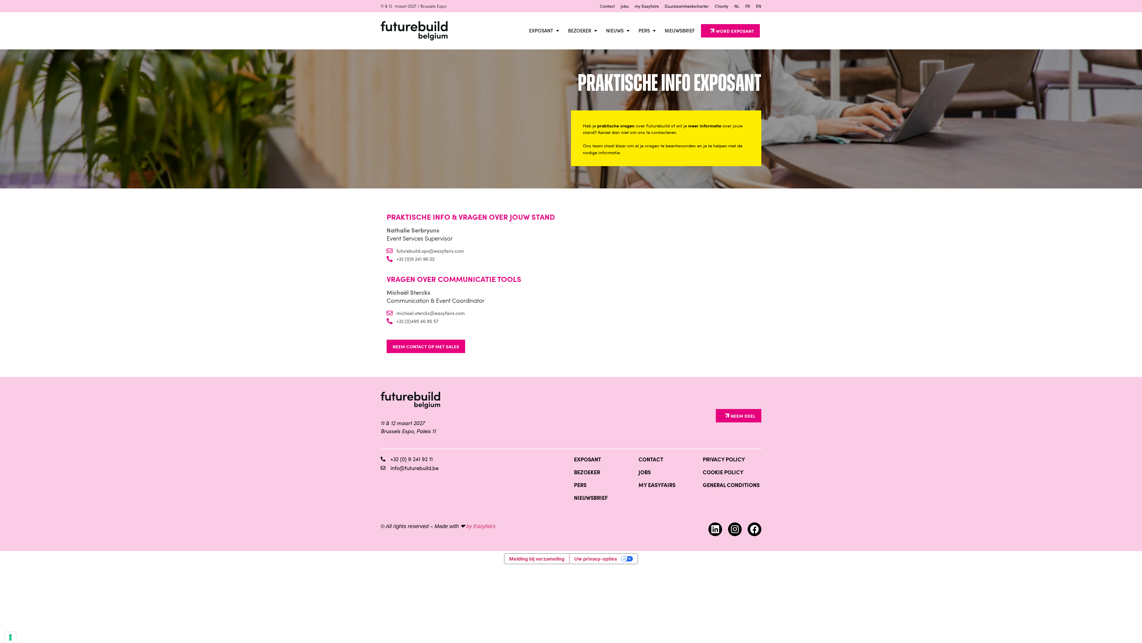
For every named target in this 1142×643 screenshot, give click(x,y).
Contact (607, 6)
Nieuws (615, 30)
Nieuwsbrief (680, 30)
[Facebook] (754, 529)
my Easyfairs (647, 6)
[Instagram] (735, 529)
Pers (644, 30)
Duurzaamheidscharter (687, 6)
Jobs (625, 6)
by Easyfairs (480, 526)
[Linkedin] (715, 529)
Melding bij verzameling (536, 559)
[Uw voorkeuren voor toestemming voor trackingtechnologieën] (10, 637)
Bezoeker (579, 30)
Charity (721, 6)
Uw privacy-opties (595, 559)
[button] (730, 31)
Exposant (541, 30)
